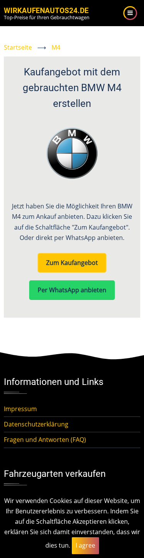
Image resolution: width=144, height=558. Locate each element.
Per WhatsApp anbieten (72, 290)
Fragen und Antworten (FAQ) (45, 439)
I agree (85, 545)
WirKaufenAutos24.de (46, 10)
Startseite (18, 47)
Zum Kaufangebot (72, 262)
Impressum (20, 409)
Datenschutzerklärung (36, 424)
